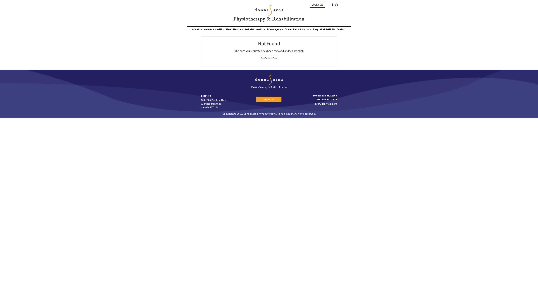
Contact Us (268, 99)
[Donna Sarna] (269, 10)
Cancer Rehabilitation (297, 29)
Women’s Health (213, 29)
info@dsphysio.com (326, 103)
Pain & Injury (274, 29)
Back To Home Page (269, 58)
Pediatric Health (254, 29)
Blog (315, 29)
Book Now (317, 4)
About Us (197, 29)
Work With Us (327, 29)
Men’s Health (233, 29)
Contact (341, 29)
